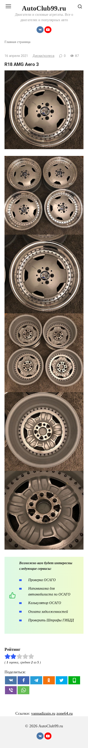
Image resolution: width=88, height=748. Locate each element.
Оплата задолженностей (48, 611)
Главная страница (17, 42)
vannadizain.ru (43, 713)
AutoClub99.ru (44, 8)
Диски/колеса (43, 56)
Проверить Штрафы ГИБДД (51, 620)
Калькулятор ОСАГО (44, 603)
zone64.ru (64, 713)
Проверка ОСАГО (42, 580)
